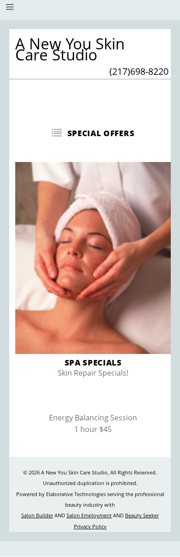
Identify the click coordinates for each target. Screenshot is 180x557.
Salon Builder (37, 515)
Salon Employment (89, 515)
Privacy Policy (90, 526)
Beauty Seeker (142, 515)
